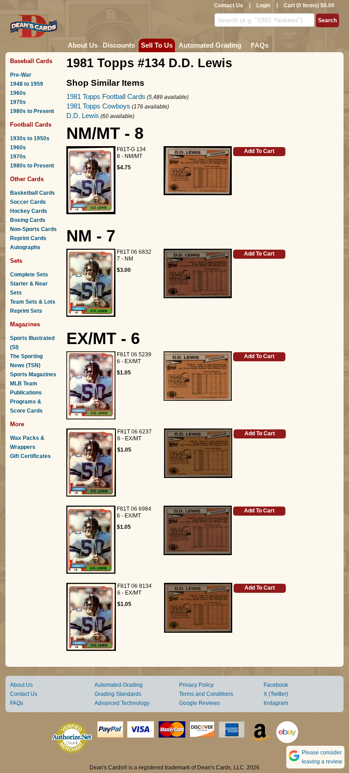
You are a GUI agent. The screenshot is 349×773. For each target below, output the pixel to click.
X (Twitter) (276, 694)
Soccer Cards (28, 202)
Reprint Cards (28, 238)
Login (263, 5)
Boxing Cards (27, 220)
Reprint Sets (26, 311)
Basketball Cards (32, 193)
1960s (18, 93)
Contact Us (228, 5)
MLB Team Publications (26, 388)
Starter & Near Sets (29, 288)
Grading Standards (118, 694)
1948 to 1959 (26, 84)
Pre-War (20, 75)
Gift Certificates (30, 456)
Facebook (276, 685)
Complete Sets (29, 274)
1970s (18, 102)
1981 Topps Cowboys (98, 106)
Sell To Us (157, 45)
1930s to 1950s (30, 138)
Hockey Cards (28, 211)
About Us (83, 45)
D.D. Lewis (82, 115)
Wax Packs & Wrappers (27, 442)
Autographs (25, 247)
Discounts (119, 45)
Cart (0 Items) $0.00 (309, 5)
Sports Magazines (33, 374)
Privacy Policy (196, 685)
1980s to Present (32, 111)
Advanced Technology (122, 703)
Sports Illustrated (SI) (32, 342)
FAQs (260, 45)
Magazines (25, 324)
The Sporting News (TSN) (26, 361)
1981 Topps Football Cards (105, 96)
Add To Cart (259, 151)
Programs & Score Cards (26, 406)
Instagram (276, 703)
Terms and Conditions (206, 694)
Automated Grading (210, 45)
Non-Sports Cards (33, 229)
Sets (16, 260)
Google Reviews (199, 703)
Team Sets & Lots (32, 302)
